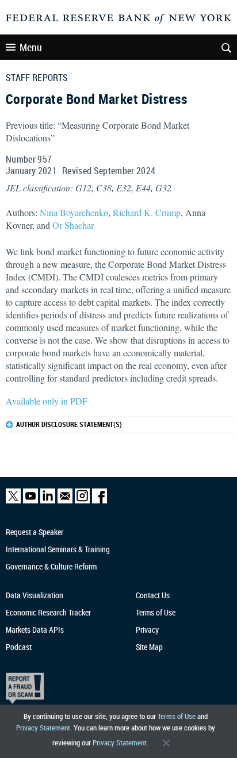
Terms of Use (177, 716)
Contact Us (153, 595)
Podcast (19, 646)
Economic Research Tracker (48, 612)
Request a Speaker (34, 531)
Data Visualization (34, 595)
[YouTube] (30, 501)
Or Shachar (73, 225)
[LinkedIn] (47, 501)
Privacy (147, 629)
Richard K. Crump (147, 212)
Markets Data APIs (35, 629)
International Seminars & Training (58, 549)
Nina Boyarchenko (74, 212)
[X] (13, 501)
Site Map (149, 646)
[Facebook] (99, 501)
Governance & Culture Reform (51, 566)
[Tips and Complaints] (112, 688)
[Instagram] (82, 501)
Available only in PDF (46, 401)
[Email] (65, 501)
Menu (31, 47)
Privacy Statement (43, 727)
